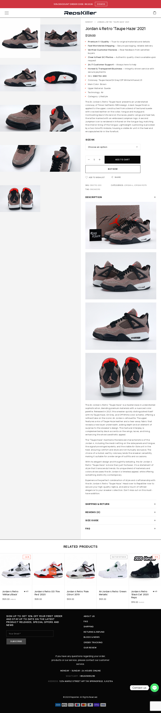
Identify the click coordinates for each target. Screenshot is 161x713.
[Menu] (6, 13)
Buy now (113, 169)
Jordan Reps (140, 185)
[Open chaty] (154, 687)
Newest (89, 22)
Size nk (90, 139)
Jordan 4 (128, 185)
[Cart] (154, 13)
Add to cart (122, 159)
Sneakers (95, 189)
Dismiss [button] (101, 4)
